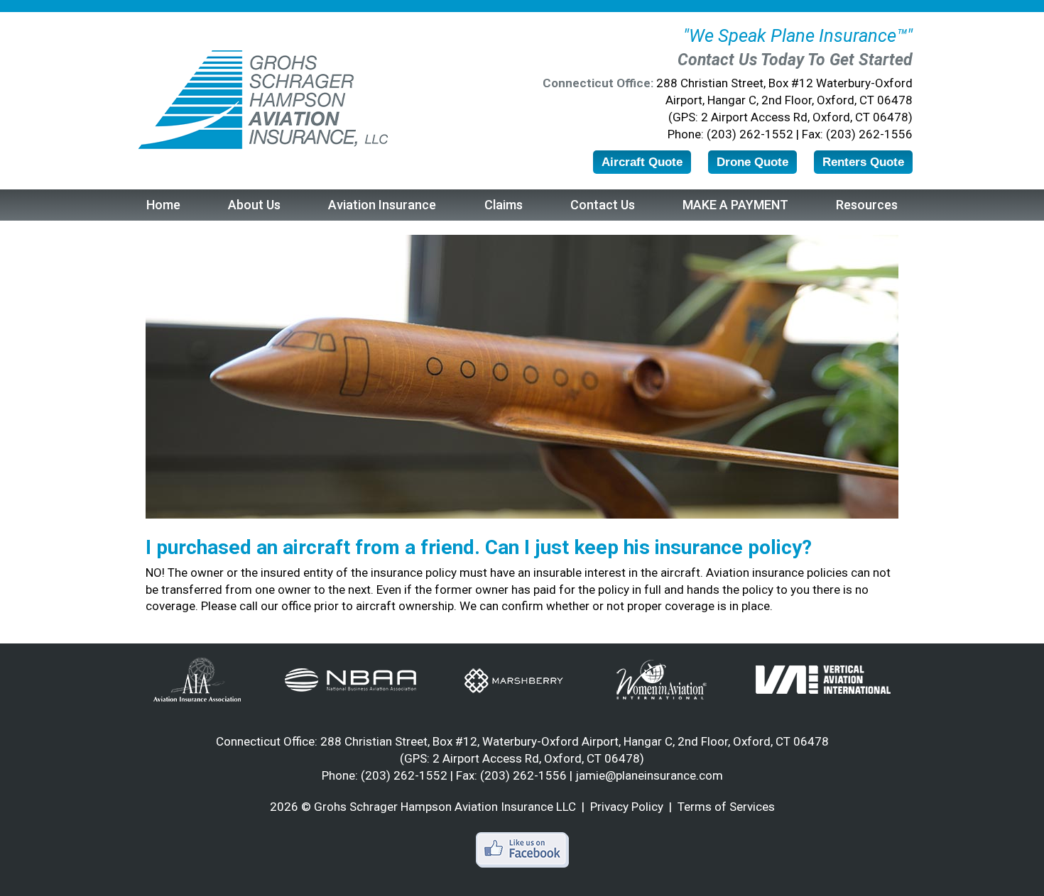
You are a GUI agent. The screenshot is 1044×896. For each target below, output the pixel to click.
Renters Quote (863, 162)
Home (163, 204)
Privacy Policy (626, 807)
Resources (867, 204)
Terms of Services (726, 807)
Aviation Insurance (382, 204)
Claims (503, 204)
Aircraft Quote (642, 162)
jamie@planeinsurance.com (649, 775)
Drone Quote (752, 162)
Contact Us (602, 204)
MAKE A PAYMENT (735, 204)
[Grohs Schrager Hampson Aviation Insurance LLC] (261, 100)
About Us (254, 204)
